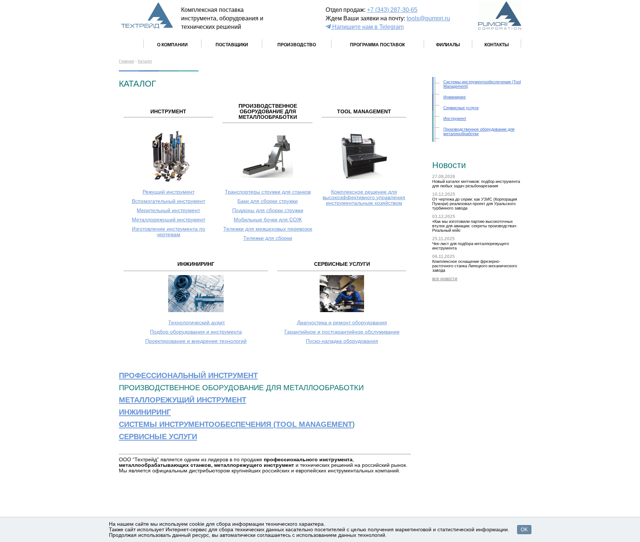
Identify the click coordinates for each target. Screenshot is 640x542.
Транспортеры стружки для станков (268, 192)
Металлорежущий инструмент (168, 220)
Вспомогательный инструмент (168, 201)
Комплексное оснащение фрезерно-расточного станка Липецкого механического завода (474, 265)
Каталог (145, 61)
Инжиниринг (454, 97)
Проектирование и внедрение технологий (196, 341)
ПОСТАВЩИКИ (232, 44)
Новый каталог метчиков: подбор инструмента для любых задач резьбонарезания (476, 183)
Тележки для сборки (267, 238)
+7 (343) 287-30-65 (392, 9)
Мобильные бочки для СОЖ (268, 220)
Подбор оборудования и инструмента (196, 332)
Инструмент (454, 118)
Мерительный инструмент (168, 210)
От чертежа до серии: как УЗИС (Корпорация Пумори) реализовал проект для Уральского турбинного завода (474, 203)
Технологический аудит (196, 322)
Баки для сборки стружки (267, 201)
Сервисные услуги (461, 108)
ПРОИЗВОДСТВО (296, 44)
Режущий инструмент (168, 192)
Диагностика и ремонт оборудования (342, 322)
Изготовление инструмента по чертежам (168, 231)
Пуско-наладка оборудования (342, 341)
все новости (444, 278)
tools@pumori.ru (428, 18)
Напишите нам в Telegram (367, 26)
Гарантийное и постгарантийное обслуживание (342, 332)
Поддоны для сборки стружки (267, 210)
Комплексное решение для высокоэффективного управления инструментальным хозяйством (364, 197)
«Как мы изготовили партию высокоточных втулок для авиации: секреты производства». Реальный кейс (474, 225)
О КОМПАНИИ (172, 44)
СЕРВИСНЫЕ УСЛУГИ (158, 436)
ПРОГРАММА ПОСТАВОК (377, 44)
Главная (126, 61)
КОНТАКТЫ (496, 44)
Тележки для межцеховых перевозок (267, 229)
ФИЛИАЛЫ (448, 44)
